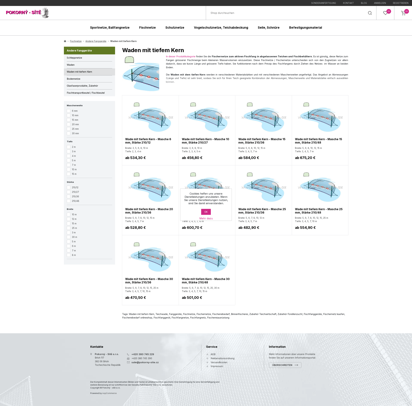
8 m (74, 255)
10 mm (75, 115)
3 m (74, 151)
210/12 (75, 187)
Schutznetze (174, 27)
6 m (74, 246)
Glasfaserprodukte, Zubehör (82, 85)
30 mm (75, 133)
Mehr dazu (206, 218)
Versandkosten (219, 362)
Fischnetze (147, 27)
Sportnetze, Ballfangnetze (110, 27)
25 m (74, 228)
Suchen (369, 13)
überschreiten (282, 365)
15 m (74, 174)
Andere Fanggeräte (79, 50)
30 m (74, 237)
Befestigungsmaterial (305, 27)
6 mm (75, 110)
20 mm (75, 124)
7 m (74, 164)
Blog (364, 3)
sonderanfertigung (323, 3)
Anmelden (380, 3)
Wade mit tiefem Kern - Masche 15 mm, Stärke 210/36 (261, 141)
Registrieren (400, 3)
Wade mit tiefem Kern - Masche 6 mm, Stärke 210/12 (148, 141)
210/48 (75, 201)
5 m (74, 160)
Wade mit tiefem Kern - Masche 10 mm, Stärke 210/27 (205, 141)
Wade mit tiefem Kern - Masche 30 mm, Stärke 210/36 (149, 280)
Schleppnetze (74, 57)
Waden (71, 64)
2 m (74, 146)
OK (206, 211)
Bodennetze (73, 78)
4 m (74, 155)
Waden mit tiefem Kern (79, 71)
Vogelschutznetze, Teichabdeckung (221, 27)
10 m (74, 169)
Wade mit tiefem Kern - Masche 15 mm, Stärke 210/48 (318, 141)
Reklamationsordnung (222, 358)
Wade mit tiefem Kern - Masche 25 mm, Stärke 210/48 (318, 211)
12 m (74, 219)
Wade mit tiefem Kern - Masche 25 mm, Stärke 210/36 (262, 211)
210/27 (75, 192)
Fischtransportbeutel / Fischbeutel (86, 92)
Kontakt (348, 3)
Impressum (217, 366)
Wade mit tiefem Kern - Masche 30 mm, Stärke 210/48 (206, 280)
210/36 (75, 196)
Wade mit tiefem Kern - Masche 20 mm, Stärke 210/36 (149, 211)
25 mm (75, 128)
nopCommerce (109, 393)
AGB (213, 354)
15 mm (75, 119)
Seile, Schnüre (269, 27)
